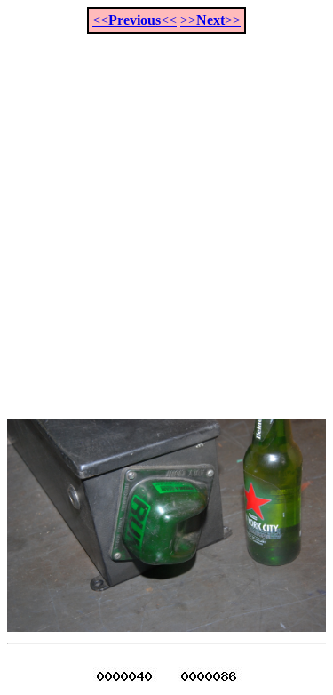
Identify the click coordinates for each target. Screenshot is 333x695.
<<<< (134, 20)
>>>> (210, 20)
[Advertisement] (166, 216)
